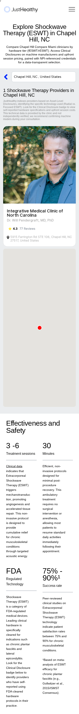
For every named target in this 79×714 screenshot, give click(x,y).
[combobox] (44, 77)
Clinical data (14, 466)
